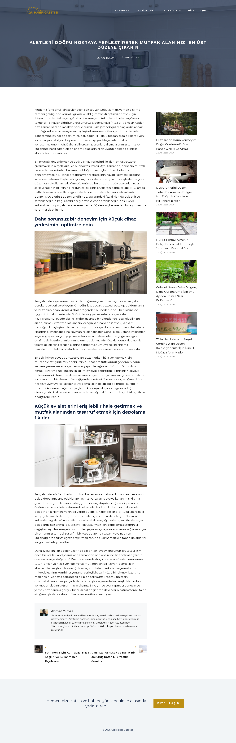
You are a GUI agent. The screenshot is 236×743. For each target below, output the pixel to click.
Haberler (122, 10)
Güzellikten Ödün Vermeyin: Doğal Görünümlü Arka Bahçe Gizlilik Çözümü (176, 144)
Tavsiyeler (144, 10)
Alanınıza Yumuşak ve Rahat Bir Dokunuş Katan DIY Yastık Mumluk (113, 657)
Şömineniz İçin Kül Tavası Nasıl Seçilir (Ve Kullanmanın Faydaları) (67, 657)
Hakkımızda (173, 10)
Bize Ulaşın (197, 10)
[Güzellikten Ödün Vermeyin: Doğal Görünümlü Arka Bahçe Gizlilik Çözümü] (176, 133)
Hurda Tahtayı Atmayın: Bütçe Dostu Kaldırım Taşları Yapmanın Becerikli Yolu (176, 244)
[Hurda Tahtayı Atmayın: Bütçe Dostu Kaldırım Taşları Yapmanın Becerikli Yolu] (176, 232)
